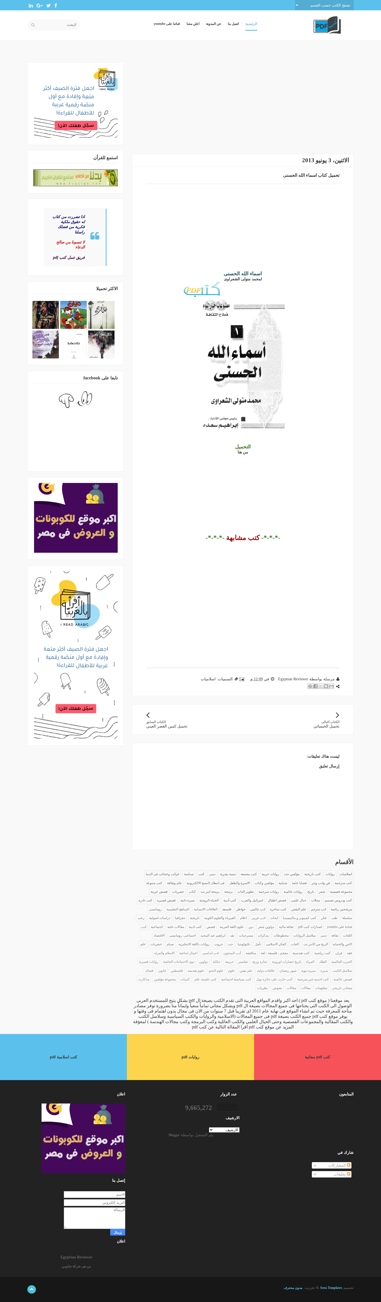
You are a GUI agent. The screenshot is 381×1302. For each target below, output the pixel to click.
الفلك (323, 962)
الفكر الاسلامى (276, 944)
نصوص (277, 988)
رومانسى (155, 909)
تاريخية (194, 918)
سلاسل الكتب (342, 971)
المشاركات (337, 1165)
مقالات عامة (175, 927)
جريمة (229, 962)
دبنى (323, 935)
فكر (324, 918)
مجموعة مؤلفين (165, 979)
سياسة (189, 874)
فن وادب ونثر (321, 883)
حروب (218, 944)
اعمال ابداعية (188, 953)
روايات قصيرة (148, 962)
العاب (295, 944)
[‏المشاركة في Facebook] (315, 686)
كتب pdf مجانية (317, 1057)
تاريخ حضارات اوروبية (286, 962)
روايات (330, 874)
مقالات (291, 988)
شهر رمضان (287, 971)
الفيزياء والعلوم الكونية (219, 918)
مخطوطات (281, 935)
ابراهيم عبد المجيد (213, 935)
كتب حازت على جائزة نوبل (274, 979)
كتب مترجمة (343, 883)
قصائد (149, 971)
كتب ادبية (195, 927)
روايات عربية (270, 874)
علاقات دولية (266, 971)
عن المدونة (213, 24)
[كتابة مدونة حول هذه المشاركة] (326, 686)
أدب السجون (232, 953)
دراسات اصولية (159, 918)
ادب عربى (258, 918)
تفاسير (243, 962)
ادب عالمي (257, 909)
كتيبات (185, 979)
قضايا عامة (299, 883)
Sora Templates (331, 1288)
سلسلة (347, 918)
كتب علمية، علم (205, 979)
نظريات (262, 988)
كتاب (192, 892)
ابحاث (274, 918)
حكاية (216, 962)
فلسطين (177, 971)
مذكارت (143, 979)
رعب (141, 918)
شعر (322, 892)
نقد (232, 935)
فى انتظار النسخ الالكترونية (206, 883)
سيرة (324, 971)
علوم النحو (216, 971)
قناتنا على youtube (167, 24)
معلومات (321, 988)
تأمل (258, 944)
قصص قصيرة (166, 900)
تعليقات (340, 1174)
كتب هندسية (301, 953)
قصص (210, 927)
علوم (231, 971)
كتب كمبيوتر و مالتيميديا (299, 918)
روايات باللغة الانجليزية (194, 944)
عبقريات (156, 944)
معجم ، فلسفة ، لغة (274, 953)
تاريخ (310, 892)
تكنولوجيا (244, 944)
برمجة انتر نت (210, 892)
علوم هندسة (196, 971)
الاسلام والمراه (164, 953)
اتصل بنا (233, 24)
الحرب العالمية (341, 962)
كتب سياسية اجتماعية (236, 979)
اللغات (347, 935)
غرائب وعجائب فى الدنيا (162, 874)
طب (334, 918)
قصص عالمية (343, 979)
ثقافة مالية (286, 927)
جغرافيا (180, 918)
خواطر (240, 909)
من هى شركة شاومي (76, 1266)
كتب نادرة (145, 900)
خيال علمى (298, 900)
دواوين (203, 962)
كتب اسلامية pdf (63, 1057)
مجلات (315, 900)
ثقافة (334, 935)
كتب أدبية (229, 900)
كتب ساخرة (278, 909)
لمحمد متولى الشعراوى (243, 279)
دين (251, 927)
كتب (201, 874)
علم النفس (298, 909)
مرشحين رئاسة (341, 909)
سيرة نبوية (308, 971)
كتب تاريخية (312, 874)
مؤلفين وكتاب (264, 883)
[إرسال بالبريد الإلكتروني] (331, 686)
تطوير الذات (245, 892)
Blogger (174, 1135)
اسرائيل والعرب (252, 900)
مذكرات (263, 935)
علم (143, 944)
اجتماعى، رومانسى (182, 935)
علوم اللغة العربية (232, 927)
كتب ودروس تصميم (338, 900)
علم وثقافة (174, 883)
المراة (310, 962)
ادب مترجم (318, 909)
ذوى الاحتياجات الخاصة (178, 962)
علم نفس (246, 971)
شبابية (283, 883)
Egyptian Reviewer (76, 1257)
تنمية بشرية (228, 874)
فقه (349, 953)
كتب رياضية (322, 953)
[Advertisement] (243, 101)
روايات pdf (190, 1057)
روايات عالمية (293, 892)
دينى (212, 874)
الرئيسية (251, 24)
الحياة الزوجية (209, 900)
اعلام (243, 918)
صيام (170, 944)
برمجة (228, 892)
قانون (162, 971)
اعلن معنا (193, 24)
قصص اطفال (277, 900)
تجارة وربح (259, 962)
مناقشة (251, 953)
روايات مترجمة (269, 892)
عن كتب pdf (203, 1027)
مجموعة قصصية (341, 892)
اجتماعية (157, 927)
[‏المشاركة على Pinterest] (310, 686)
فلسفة (227, 909)
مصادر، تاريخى (342, 988)
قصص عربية (159, 892)
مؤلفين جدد (292, 874)
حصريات (178, 892)
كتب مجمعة (249, 874)
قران (338, 953)
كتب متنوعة (154, 883)
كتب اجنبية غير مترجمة (313, 979)
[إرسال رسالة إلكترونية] (242, 679)
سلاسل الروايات (304, 935)
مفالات (305, 988)
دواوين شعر (266, 927)
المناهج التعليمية (178, 909)
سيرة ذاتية (187, 900)
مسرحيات (246, 935)
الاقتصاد (159, 935)
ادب (143, 927)
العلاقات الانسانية (206, 909)
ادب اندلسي (210, 953)
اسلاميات (208, 679)
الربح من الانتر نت (315, 944)
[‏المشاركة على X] (321, 686)
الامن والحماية (342, 944)
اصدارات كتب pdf (310, 927)
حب (230, 944)
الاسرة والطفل (239, 883)
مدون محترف (293, 1288)
